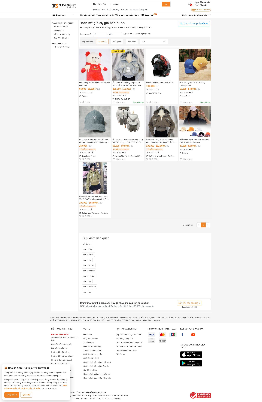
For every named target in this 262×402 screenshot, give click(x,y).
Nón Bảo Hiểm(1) (61, 38)
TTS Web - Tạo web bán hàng (129, 346)
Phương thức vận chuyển (62, 360)
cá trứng (115, 9)
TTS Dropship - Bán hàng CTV (129, 342)
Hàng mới (117, 42)
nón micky (87, 249)
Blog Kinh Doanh (90, 338)
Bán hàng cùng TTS (202, 10)
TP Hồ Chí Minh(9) (61, 47)
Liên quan (102, 42)
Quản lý (26, 395)
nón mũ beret (89, 270)
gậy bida (96, 9)
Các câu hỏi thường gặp (61, 344)
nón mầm (87, 281)
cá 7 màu (134, 9)
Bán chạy (132, 42)
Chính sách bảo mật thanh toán (97, 362)
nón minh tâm (89, 276)
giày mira (144, 9)
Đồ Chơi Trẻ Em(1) (62, 34)
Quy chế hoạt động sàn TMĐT (129, 334)
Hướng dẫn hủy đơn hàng (62, 356)
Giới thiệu (87, 334)
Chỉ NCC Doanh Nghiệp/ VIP (138, 33)
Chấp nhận (12, 395)
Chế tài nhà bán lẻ (91, 358)
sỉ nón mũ (87, 244)
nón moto (87, 260)
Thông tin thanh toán (92, 350)
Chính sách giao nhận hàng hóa (97, 378)
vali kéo (124, 9)
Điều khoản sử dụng (92, 346)
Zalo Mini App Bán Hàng (126, 350)
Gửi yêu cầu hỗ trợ (59, 348)
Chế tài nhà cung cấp (92, 354)
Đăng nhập (205, 2)
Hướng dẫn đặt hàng (60, 352)
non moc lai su (89, 286)
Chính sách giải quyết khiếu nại (96, 374)
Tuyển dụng (88, 342)
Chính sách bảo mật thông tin (96, 366)
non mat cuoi (88, 265)
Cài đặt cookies (90, 370)
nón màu (87, 292)
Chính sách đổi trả (59, 364)
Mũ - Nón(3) (59, 30)
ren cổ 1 (105, 9)
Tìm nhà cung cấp (195, 23)
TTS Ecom (120, 354)
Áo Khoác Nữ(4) (61, 27)
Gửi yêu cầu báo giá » (189, 303)
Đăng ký (203, 5)
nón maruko (88, 254)
